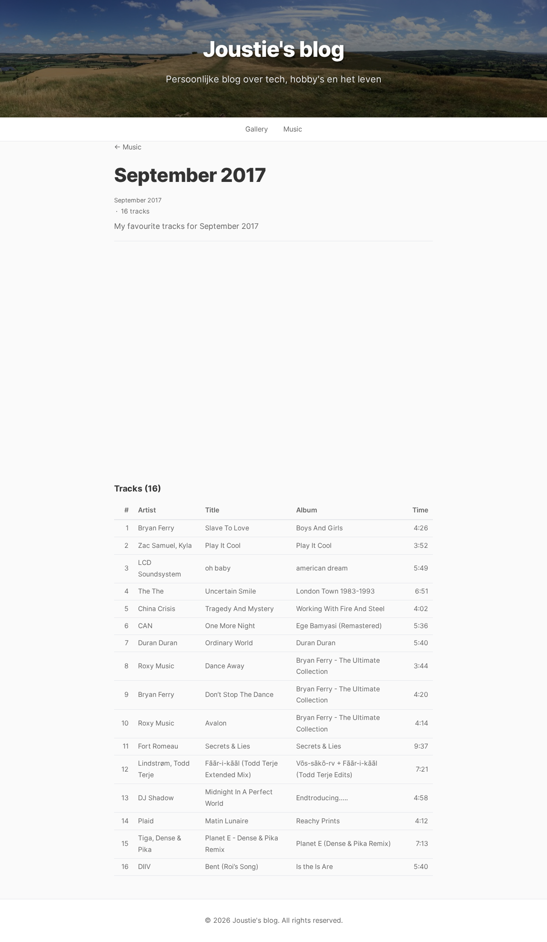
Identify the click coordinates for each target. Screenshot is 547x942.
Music (292, 129)
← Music (127, 147)
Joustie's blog (273, 49)
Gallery (256, 129)
